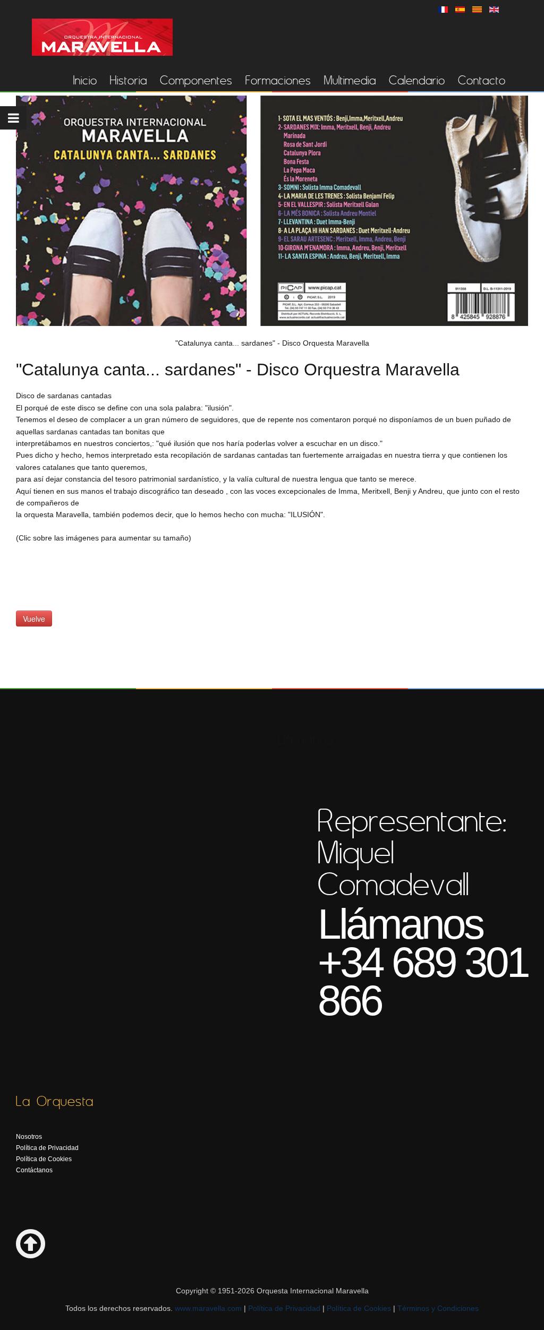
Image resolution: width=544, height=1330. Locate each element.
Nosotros (29, 1136)
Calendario (417, 80)
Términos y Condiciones (438, 1308)
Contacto (482, 80)
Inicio (85, 80)
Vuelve (34, 618)
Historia (128, 80)
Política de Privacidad (47, 1148)
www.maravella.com (208, 1308)
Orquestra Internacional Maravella (102, 37)
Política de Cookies (44, 1159)
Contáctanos (34, 1170)
